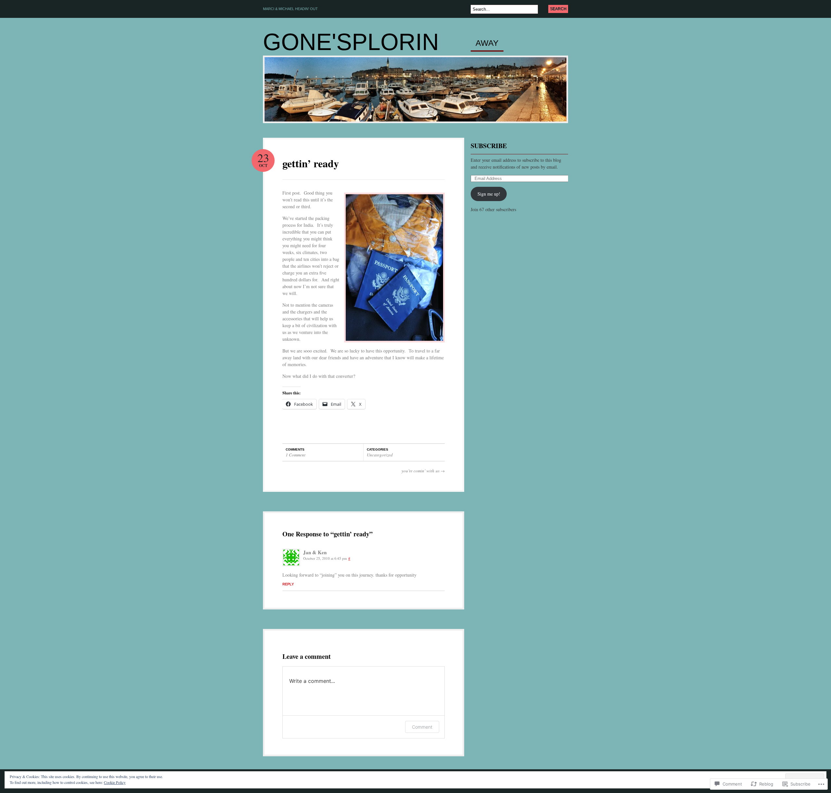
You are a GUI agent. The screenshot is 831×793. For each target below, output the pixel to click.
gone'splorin (351, 42)
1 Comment (295, 455)
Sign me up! (489, 194)
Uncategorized (380, 455)
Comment (422, 727)
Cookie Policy (115, 782)
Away (487, 43)
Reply (288, 584)
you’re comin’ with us (423, 471)
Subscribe (489, 145)
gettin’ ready (310, 163)
